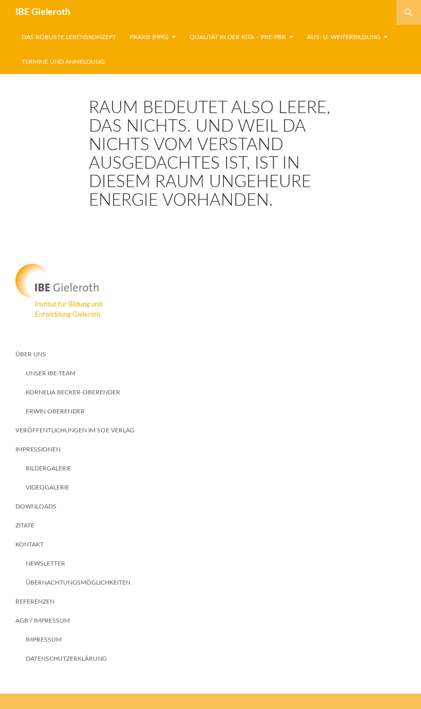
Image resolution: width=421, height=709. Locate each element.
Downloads (35, 506)
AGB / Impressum (42, 620)
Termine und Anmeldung (63, 62)
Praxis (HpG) (149, 37)
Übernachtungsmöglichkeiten (78, 582)
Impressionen (38, 449)
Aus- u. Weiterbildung (343, 37)
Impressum (44, 640)
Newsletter (45, 563)
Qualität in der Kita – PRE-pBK (237, 37)
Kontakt (29, 544)
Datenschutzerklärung (66, 659)
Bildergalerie (48, 468)
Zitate (24, 525)
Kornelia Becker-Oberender (73, 392)
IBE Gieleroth (42, 12)
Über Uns (30, 354)
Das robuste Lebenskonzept (69, 37)
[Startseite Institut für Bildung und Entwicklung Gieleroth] (210, 281)
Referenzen (34, 601)
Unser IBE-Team (50, 373)
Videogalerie (47, 487)
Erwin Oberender (55, 411)
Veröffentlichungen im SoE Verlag (75, 430)
